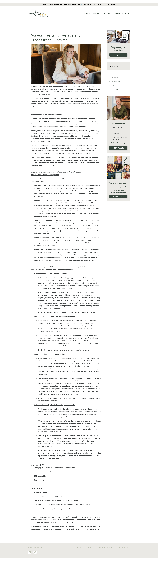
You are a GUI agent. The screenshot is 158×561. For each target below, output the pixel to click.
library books (114, 89)
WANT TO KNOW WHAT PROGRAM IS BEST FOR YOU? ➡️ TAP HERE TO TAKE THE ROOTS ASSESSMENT (79, 4)
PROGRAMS (86, 13)
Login (127, 13)
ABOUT (110, 13)
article (111, 85)
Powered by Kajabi (123, 547)
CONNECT (119, 13)
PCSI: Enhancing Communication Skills (49, 354)
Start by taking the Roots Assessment (118, 147)
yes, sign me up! (118, 55)
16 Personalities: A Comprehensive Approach (51, 274)
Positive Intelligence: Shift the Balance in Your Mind (54, 316)
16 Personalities (40, 476)
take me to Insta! (118, 196)
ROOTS (96, 13)
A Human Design (40, 492)
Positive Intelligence (42, 480)
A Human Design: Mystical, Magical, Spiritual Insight (54, 405)
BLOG (103, 13)
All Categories (114, 81)
